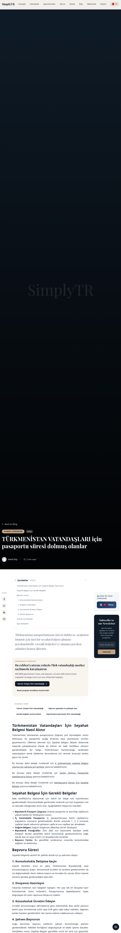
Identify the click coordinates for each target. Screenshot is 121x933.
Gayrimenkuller (49, 4)
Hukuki (72, 4)
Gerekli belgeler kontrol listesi (28, 714)
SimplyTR (8, 4)
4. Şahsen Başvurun (26, 614)
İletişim (103, 4)
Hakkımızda (91, 4)
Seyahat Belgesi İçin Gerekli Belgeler (31, 590)
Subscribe (107, 652)
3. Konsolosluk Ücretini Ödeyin (30, 609)
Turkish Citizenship (13, 531)
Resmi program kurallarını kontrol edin (33, 690)
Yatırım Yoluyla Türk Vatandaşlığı (30, 684)
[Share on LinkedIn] (4, 612)
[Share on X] (4, 605)
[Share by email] (4, 619)
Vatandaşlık (34, 4)
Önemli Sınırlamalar (25, 619)
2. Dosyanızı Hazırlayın (27, 605)
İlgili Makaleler (23, 624)
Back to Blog (11, 524)
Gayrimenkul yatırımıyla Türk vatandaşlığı (63, 714)
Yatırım (62, 4)
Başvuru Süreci (23, 595)
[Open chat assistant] (115, 927)
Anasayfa (22, 4)
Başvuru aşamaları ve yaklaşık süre (63, 708)
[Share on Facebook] (4, 599)
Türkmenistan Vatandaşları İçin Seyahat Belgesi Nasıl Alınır (40, 586)
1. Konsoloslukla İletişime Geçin (30, 600)
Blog (81, 4)
